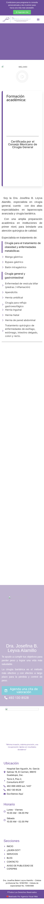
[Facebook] (25, 829)
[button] (38, 19)
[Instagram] (18, 829)
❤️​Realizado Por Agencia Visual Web (22, 896)
